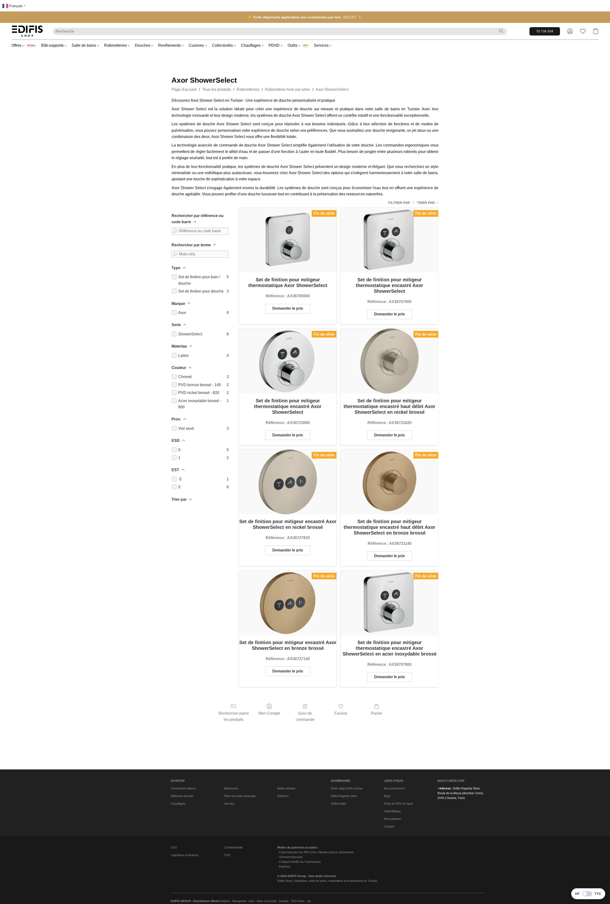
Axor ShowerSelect (332, 89)
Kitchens (283, 796)
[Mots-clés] (175, 254)
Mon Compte (269, 713)
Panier (376, 713)
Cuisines (197, 45)
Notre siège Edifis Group (346, 788)
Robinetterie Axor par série (287, 89)
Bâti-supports (53, 45)
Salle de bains (84, 45)
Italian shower (286, 788)
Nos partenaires (394, 788)
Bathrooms (231, 788)
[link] (352, 17)
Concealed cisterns (183, 788)
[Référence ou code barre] (175, 231)
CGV (227, 855)
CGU (174, 847)
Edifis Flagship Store (344, 796)
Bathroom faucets (182, 796)
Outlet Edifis (338, 803)
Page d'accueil (184, 89)
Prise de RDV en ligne (398, 803)
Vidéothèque (392, 811)
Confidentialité (233, 847)
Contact (389, 826)
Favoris (341, 713)
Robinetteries (116, 45)
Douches (143, 45)
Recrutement (392, 819)
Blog (387, 796)
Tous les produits (216, 89)
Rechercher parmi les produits (234, 716)
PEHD (274, 45)
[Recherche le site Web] (501, 31)
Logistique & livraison (184, 855)
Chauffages (251, 45)
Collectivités (223, 45)
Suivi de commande (305, 716)
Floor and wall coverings (240, 796)
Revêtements (170, 45)
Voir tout (229, 803)
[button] (27, 31)
